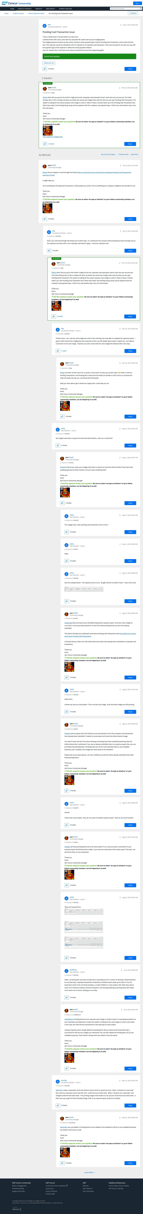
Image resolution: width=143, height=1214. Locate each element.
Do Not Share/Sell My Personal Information (40, 1203)
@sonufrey (64, 1127)
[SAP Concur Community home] (10, 3)
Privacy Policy (15, 1203)
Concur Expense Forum (36, 13)
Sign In (138, 3)
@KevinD (59, 1090)
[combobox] (126, 8)
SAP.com (86, 1186)
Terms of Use (24, 1203)
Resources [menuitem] (50, 9)
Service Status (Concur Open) (119, 1186)
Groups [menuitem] (38, 9)
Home (6, 13)
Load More (88, 1172)
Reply (130, 69)
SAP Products (87, 1188)
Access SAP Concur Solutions (56, 1186)
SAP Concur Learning (116, 1188)
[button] (120, 25)
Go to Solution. (55, 56)
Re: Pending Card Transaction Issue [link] (61, 13)
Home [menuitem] (12, 9)
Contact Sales (50, 1194)
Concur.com (50, 1188)
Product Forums (18, 13)
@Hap (45, 97)
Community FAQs (18, 1188)
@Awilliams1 (68, 1019)
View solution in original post (52, 137)
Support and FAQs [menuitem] (65, 9)
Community (24, 3)
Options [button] (133, 13)
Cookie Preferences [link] (57, 1203)
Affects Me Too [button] (49, 63)
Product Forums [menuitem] (24, 9)
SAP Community (88, 1191)
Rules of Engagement (19, 1186)
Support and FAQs (18, 1191)
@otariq (63, 467)
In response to (49, 93)
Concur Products (51, 1191)
